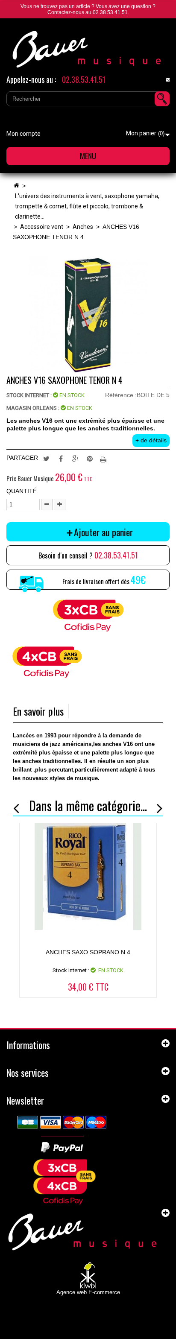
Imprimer (104, 458)
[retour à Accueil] (16, 186)
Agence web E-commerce (88, 1292)
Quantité (21, 491)
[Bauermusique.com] (88, 49)
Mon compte (23, 133)
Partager (60, 458)
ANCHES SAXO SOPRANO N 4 (88, 952)
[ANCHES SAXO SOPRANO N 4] (88, 876)
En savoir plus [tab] (38, 711)
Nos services (27, 1072)
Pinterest (89, 458)
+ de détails (151, 440)
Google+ (75, 458)
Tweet (46, 458)
